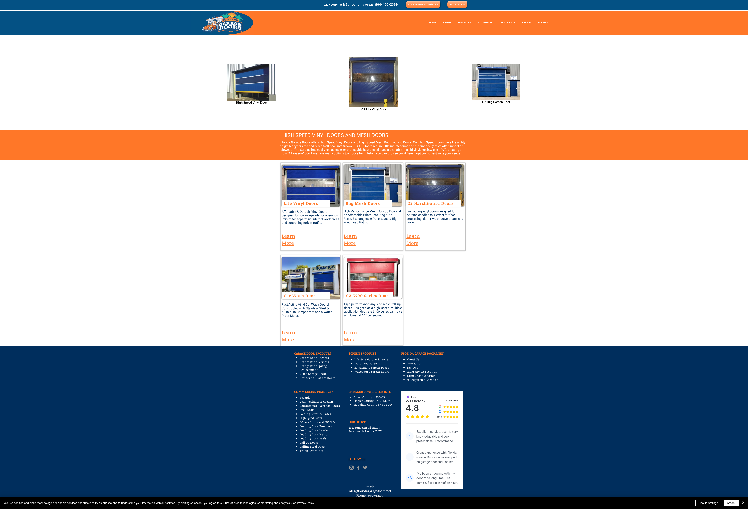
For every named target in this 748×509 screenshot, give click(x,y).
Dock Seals (307, 410)
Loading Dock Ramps (314, 434)
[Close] (743, 503)
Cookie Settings (708, 503)
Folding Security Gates (315, 414)
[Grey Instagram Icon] (351, 467)
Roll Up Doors (309, 442)
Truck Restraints (311, 451)
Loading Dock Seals (313, 438)
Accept (731, 503)
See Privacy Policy (302, 503)
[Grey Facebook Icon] (358, 467)
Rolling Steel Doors (313, 446)
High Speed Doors (311, 418)
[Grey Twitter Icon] (365, 467)
